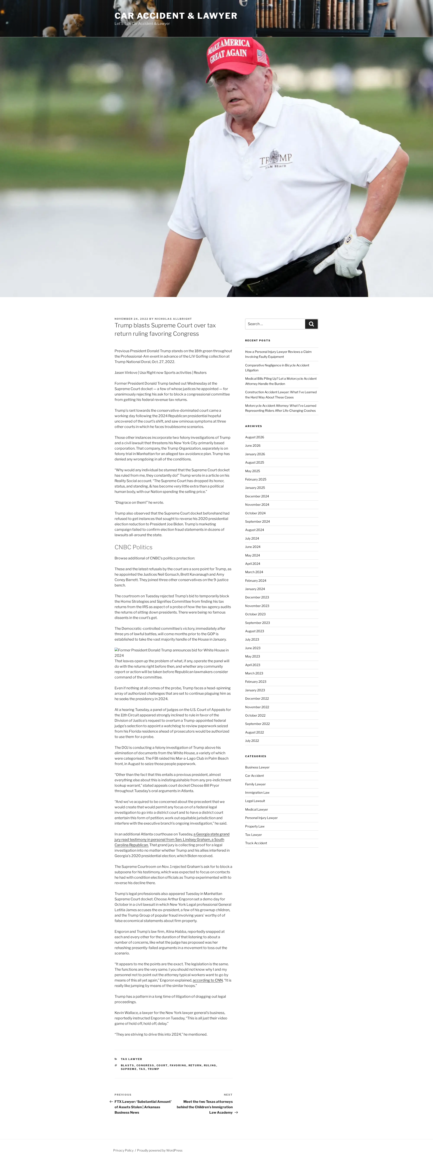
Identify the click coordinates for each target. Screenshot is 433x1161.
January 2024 (255, 589)
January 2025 (255, 488)
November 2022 (257, 707)
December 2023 (257, 597)
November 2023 (257, 606)
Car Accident (254, 775)
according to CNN (208, 980)
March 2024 (254, 572)
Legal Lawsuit (255, 801)
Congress (145, 1065)
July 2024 (252, 538)
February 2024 (255, 580)
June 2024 (252, 547)
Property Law (255, 826)
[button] (174, 653)
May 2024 (252, 555)
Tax (142, 1069)
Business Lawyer (257, 767)
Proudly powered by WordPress (159, 1150)
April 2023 (252, 665)
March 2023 (254, 673)
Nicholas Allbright (173, 318)
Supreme (129, 1069)
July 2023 (252, 639)
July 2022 (252, 741)
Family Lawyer (255, 784)
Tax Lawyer (132, 1059)
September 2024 (257, 521)
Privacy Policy (123, 1150)
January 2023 (255, 690)
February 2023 (255, 681)
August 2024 (254, 530)
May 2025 (252, 471)
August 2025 (254, 462)
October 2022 (255, 715)
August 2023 (254, 631)
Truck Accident (256, 843)
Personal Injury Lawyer (261, 818)
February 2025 (255, 479)
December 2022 (257, 698)
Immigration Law (257, 792)
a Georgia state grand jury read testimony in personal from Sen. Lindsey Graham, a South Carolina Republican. (172, 839)
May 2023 (252, 656)
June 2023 (252, 648)
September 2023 (257, 623)
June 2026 (252, 445)
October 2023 (255, 614)
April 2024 (252, 564)
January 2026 (255, 454)
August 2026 (254, 437)
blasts (127, 1065)
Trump (154, 1069)
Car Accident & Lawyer (176, 16)
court (162, 1065)
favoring (178, 1065)
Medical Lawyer (256, 809)
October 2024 (255, 513)
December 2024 (257, 496)
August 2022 (254, 732)
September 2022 (257, 724)
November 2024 (257, 504)
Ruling (210, 1065)
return (195, 1065)
